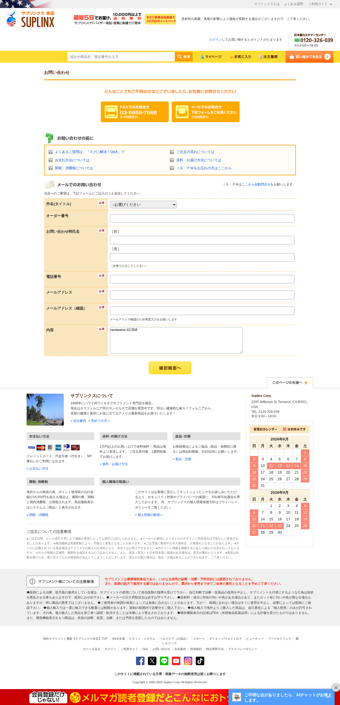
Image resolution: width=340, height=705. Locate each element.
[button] (281, 697)
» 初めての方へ (99, 421)
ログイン (215, 39)
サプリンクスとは (267, 4)
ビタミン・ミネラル (142, 638)
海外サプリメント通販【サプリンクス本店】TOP (75, 638)
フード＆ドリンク (279, 638)
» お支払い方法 (37, 468)
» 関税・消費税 (37, 515)
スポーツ (199, 638)
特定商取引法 (215, 649)
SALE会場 (118, 638)
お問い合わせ (161, 649)
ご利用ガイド (318, 4)
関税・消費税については (74, 168)
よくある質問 (293, 4)
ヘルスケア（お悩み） (174, 638)
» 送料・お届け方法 (114, 464)
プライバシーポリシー (242, 649)
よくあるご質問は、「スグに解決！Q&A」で (90, 152)
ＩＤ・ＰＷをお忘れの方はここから (204, 168)
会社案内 (180, 649)
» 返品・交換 (182, 459)
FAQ (145, 649)
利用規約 (196, 649)
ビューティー (255, 638)
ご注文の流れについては (195, 152)
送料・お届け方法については (198, 160)
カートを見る (91, 649)
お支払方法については (72, 160)
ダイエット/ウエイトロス (225, 638)
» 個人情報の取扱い (149, 515)
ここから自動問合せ (256, 184)
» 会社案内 (78, 421)
